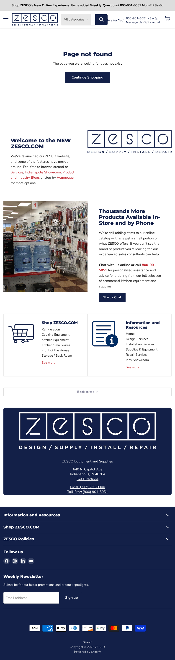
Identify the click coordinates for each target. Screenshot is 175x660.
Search (87, 642)
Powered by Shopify (87, 652)
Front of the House (55, 350)
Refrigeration (51, 329)
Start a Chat (112, 297)
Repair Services (136, 355)
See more (48, 362)
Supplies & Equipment (141, 349)
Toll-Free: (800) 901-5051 (87, 492)
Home (130, 334)
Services (17, 172)
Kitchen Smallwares (56, 345)
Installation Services (140, 344)
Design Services (137, 339)
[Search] (101, 19)
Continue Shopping (87, 77)
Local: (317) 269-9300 (87, 487)
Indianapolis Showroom (43, 172)
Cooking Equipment (55, 335)
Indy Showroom (137, 360)
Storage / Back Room (57, 355)
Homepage (65, 177)
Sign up (71, 597)
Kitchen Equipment (55, 340)
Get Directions (87, 479)
